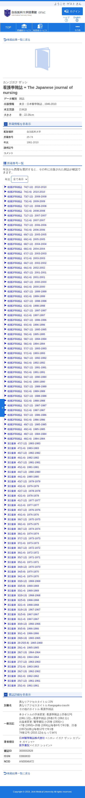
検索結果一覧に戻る (18, 39)
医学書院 (24, 745)
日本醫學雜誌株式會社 (32, 737)
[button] (24, 28)
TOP (8, 27)
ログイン (75, 11)
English (77, 17)
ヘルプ (66, 17)
